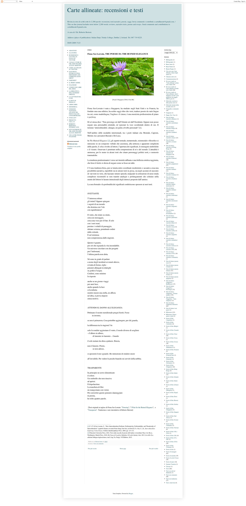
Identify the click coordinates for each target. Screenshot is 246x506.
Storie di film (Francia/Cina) (170, 354)
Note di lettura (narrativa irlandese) (171, 178)
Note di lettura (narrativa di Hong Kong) (171, 147)
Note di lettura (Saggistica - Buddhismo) (170, 282)
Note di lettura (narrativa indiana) (171, 168)
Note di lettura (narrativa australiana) (172, 122)
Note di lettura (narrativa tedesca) (171, 245)
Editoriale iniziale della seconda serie (172, 105)
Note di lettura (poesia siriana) (172, 273)
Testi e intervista (170, 483)
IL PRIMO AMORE (74, 83)
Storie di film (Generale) (169, 358)
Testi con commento (98, 443)
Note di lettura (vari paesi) (171, 309)
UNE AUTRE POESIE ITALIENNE (75, 136)
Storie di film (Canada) (172, 330)
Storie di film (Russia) (172, 400)
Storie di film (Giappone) (169, 366)
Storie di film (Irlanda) (172, 377)
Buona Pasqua (170, 69)
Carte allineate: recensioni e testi (105, 10)
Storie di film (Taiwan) (172, 428)
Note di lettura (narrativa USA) (170, 252)
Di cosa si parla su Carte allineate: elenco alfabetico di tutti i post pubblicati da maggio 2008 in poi (172, 95)
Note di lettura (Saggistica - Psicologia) (170, 287)
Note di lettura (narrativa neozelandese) (170, 211)
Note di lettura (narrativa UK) (170, 248)
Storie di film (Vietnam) (169, 446)
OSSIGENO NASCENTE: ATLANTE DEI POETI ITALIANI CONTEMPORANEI (75, 112)
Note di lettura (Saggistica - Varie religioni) (171, 298)
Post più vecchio (153, 448)
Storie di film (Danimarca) (169, 346)
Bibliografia (169, 60)
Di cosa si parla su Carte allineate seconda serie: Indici (172, 88)
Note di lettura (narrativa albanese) (171, 118)
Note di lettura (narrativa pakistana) (171, 216)
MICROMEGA (73, 107)
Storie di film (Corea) (172, 342)
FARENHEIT (72, 80)
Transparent (92, 410)
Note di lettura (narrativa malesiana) (171, 194)
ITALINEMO (72, 85)
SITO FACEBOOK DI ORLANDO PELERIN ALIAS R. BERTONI (75, 131)
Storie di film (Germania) (169, 362)
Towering (125, 407)
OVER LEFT (72, 118)
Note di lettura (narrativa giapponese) (172, 163)
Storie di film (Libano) (172, 385)
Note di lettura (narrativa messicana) (172, 200)
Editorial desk (73, 144)
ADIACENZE (73, 50)
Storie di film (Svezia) (172, 420)
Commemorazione (171, 79)
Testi (167, 469)
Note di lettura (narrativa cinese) (170, 137)
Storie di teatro (170, 462)
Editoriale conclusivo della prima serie (172, 102)
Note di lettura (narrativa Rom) (170, 222)
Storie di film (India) (171, 373)
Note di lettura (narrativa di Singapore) (170, 152)
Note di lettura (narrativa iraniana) (171, 174)
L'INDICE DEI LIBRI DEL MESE (75, 88)
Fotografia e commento (172, 109)
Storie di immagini (171, 452)
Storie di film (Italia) (171, 381)
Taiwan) (168, 466)
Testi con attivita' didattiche (170, 472)
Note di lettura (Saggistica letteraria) (172, 303)
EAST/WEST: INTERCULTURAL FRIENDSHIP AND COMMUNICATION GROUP (75, 75)
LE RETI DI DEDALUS (72, 101)
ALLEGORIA (73, 53)
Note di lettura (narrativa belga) (170, 127)
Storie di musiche (171, 456)
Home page (123, 448)
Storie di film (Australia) (169, 323)
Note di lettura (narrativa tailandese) (171, 239)
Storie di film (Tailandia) (169, 424)
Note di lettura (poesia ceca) (172, 262)
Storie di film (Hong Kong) (171, 370)
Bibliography (169, 62)
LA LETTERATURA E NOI (75, 97)
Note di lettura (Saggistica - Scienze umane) (171, 293)
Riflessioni (169, 312)
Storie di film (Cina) (171, 334)
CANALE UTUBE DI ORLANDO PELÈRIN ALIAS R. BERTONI (75, 63)
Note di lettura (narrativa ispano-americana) (171, 184)
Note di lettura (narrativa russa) (170, 226)
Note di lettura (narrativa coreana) (171, 141)
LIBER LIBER (73, 104)
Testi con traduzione (171, 479)
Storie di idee (169, 449)
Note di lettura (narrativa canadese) (171, 131)
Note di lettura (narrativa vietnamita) (172, 256)
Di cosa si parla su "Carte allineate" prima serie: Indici (172, 82)
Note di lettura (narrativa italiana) (171, 189)
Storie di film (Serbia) (172, 404)
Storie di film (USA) (171, 442)
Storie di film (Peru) (171, 396)
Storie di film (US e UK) (171, 438)
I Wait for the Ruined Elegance (142, 407)
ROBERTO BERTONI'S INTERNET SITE (74, 125)
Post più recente (92, 448)
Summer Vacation (171, 464)
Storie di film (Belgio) (172, 326)
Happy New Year (170, 115)
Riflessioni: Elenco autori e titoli (171, 315)
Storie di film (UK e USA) (171, 432)
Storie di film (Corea (171, 338)
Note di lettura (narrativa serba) (170, 230)
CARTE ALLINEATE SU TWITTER (75, 68)
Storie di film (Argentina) (169, 319)
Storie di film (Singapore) (169, 409)
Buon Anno (169, 64)
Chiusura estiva (170, 77)
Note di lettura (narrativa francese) (171, 157)
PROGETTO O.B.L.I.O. (72, 121)
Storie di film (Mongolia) (169, 389)
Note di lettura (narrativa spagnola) (171, 233)
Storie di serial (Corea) (172, 458)
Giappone (168, 113)
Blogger (131, 493)
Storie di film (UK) (171, 435)
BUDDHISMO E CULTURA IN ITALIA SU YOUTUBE (73, 57)
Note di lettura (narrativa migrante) (171, 205)
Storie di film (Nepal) (172, 392)
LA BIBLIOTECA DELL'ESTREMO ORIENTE (74, 92)
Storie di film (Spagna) (172, 412)
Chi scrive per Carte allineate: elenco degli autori (172, 72)
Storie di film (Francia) (172, 350)
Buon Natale (169, 66)
